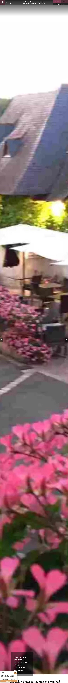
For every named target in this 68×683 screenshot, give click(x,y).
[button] (1, 340)
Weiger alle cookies (5, 679)
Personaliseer (13, 679)
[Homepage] (11, 2)
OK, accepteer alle (9, 681)
